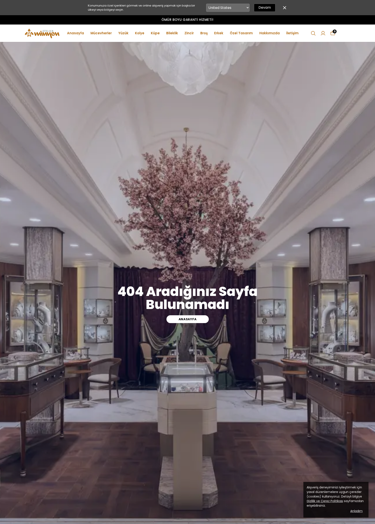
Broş (204, 33)
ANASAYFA (188, 319)
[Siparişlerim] (323, 33)
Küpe (155, 33)
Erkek (218, 33)
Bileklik (172, 33)
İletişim (292, 33)
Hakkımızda (269, 33)
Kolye (139, 33)
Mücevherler (101, 33)
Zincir (189, 33)
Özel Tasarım (241, 33)
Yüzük (123, 33)
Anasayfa (75, 33)
